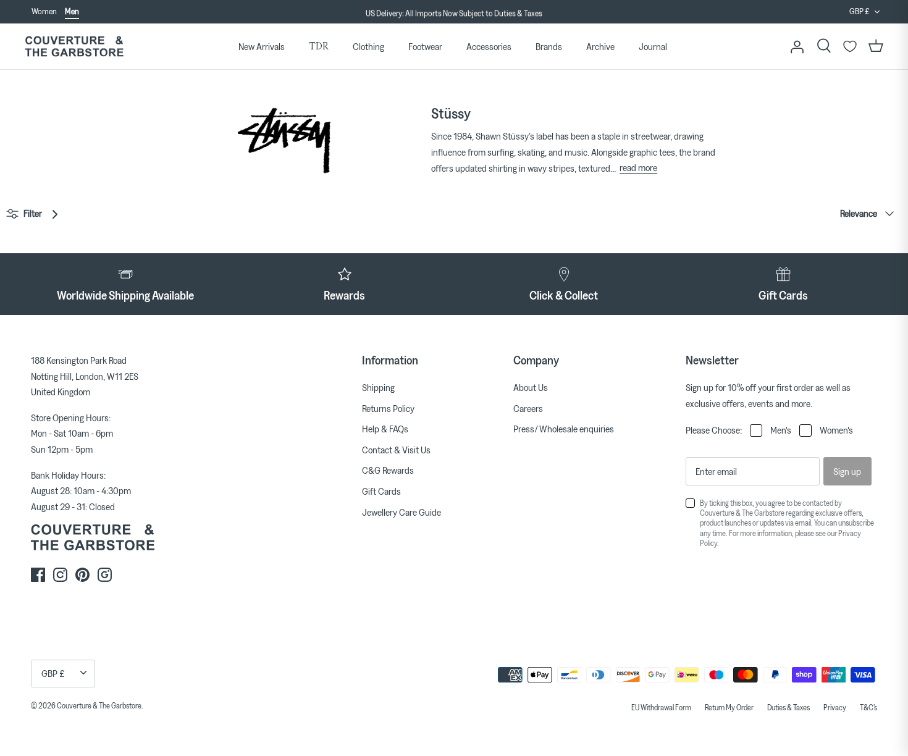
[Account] (796, 46)
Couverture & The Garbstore (99, 705)
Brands (549, 46)
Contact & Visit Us (396, 449)
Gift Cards (381, 491)
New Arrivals (261, 46)
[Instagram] (60, 575)
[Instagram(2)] (105, 575)
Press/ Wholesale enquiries (563, 428)
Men (72, 11)
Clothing (368, 46)
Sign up (847, 471)
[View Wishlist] (850, 46)
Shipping (378, 387)
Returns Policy (388, 408)
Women (44, 11)
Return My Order (729, 707)
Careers (528, 408)
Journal (653, 46)
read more (638, 167)
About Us (530, 387)
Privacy (834, 707)
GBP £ (859, 11)
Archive (600, 46)
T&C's (868, 707)
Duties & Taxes (788, 707)
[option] (454, 12)
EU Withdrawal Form (661, 707)
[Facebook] (38, 575)
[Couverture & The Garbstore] (74, 46)
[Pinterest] (82, 575)
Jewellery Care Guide (401, 512)
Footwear (425, 46)
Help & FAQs (385, 428)
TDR (319, 46)
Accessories (488, 46)
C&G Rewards (388, 470)
